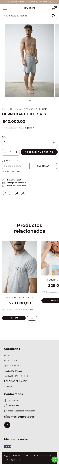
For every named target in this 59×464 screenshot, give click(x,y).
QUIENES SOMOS (13, 366)
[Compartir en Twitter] (17, 194)
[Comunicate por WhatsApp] (54, 460)
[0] (53, 9)
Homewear (15, 109)
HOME (7, 355)
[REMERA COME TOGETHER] (32, 318)
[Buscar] (53, 16)
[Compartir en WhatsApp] (5, 193)
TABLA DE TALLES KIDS (16, 376)
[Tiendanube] (12, 460)
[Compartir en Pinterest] (23, 194)
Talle (4, 137)
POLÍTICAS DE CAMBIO (16, 381)
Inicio (4, 109)
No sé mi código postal (11, 171)
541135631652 (14, 400)
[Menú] (5, 8)
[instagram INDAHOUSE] (7, 425)
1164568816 (13, 405)
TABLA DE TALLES (13, 371)
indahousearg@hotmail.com (21, 411)
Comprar (13, 318)
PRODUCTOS (10, 360)
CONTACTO (9, 386)
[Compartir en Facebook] (11, 194)
